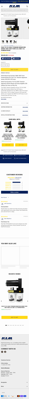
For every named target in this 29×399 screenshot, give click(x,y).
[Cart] (26, 6)
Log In (3, 392)
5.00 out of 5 (18, 177)
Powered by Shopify (5, 397)
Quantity (3, 62)
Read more (25, 107)
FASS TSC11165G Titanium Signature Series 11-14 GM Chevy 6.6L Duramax (21, 136)
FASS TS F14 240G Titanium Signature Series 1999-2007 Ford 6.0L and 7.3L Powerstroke (8, 137)
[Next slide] (27, 301)
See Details (25, 115)
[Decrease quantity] (2, 65)
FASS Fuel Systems (9, 45)
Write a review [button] (14, 192)
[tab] (6, 325)
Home (2, 14)
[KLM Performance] (14, 6)
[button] (5, 53)
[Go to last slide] (1, 301)
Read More (3, 99)
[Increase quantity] (7, 65)
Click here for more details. (20, 1)
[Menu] (2, 6)
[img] (4, 201)
